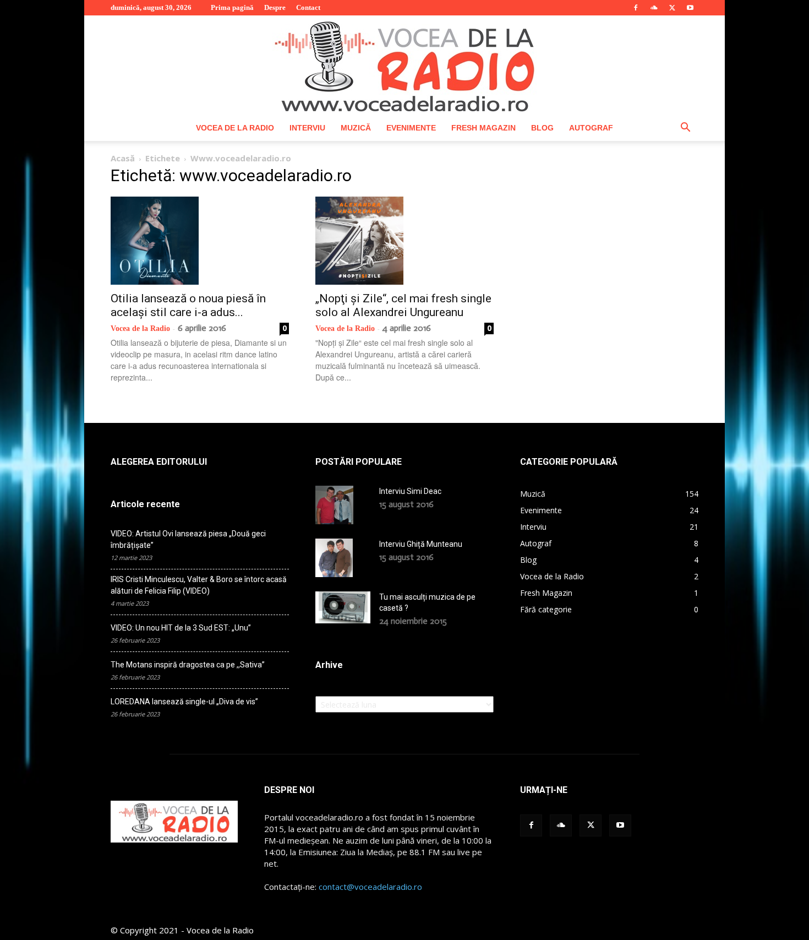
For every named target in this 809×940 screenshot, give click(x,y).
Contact (308, 7)
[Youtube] (690, 7)
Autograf (591, 127)
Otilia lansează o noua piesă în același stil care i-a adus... (188, 305)
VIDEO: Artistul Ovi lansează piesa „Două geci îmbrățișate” (188, 539)
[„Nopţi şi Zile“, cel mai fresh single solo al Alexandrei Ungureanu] (404, 241)
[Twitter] (672, 7)
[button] (685, 128)
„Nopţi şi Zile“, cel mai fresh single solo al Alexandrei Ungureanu (403, 305)
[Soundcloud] (654, 7)
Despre (275, 7)
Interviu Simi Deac (410, 491)
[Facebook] (635, 7)
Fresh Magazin (483, 127)
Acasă (123, 158)
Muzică (356, 127)
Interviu (307, 127)
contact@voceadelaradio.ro (370, 886)
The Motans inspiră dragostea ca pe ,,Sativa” (188, 664)
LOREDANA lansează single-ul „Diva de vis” (184, 701)
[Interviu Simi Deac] (334, 505)
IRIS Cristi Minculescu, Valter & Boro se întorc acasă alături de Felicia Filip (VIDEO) (199, 585)
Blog (542, 127)
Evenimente (411, 127)
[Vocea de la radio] (404, 65)
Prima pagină (232, 7)
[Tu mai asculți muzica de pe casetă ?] (342, 607)
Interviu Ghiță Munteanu (420, 544)
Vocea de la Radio (235, 127)
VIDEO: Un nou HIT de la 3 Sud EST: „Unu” (181, 627)
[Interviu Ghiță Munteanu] (334, 558)
